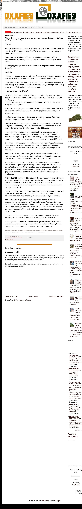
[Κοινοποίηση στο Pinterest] (31, 237)
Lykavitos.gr (73, 355)
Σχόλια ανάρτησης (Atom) (22, 300)
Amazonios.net (74, 382)
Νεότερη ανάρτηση (11, 296)
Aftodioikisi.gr (74, 405)
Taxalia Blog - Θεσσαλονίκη (74, 416)
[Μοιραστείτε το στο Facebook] (30, 237)
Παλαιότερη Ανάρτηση (56, 296)
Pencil (7, 239)
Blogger (57, 501)
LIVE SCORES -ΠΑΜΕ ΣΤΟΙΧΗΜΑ (30, 27)
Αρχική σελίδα (10, 27)
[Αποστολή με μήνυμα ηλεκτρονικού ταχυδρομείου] (27, 237)
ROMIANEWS (74, 369)
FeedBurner (76, 166)
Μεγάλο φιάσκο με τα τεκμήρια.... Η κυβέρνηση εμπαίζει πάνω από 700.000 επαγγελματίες (75, 422)
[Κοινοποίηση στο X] (29, 237)
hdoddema (45, 501)
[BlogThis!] (28, 237)
